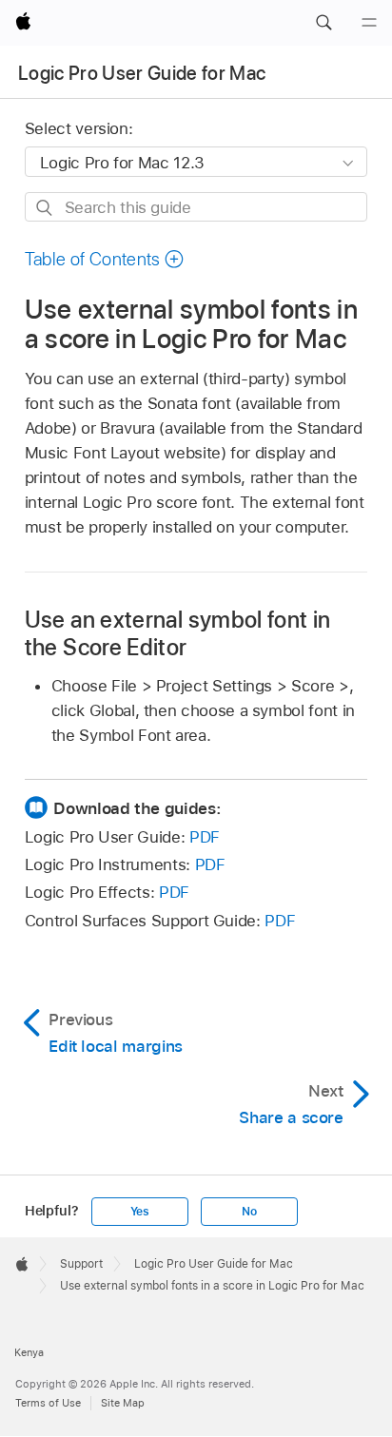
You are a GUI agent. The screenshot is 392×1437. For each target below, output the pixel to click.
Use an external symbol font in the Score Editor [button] (178, 633)
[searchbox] (196, 207)
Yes (139, 1211)
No (249, 1211)
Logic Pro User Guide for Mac (142, 73)
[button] (323, 23)
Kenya (29, 1352)
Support (81, 1264)
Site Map (123, 1402)
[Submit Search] (45, 208)
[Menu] (369, 23)
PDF (204, 836)
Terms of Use (48, 1402)
